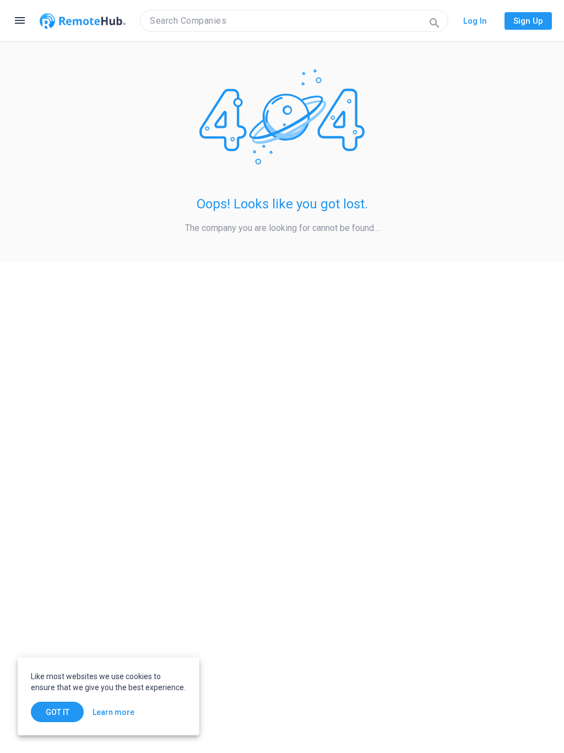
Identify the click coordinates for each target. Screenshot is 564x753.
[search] (294, 21)
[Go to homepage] (83, 21)
